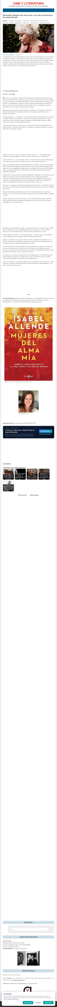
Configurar (38, 1002)
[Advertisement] (28, 78)
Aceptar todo (48, 1002)
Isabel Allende (18, 20)
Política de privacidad (13, 999)
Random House (34, 23)
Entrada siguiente (34, 495)
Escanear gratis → (46, 431)
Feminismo (11, 20)
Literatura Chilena (34, 20)
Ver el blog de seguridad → (45, 434)
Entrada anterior (22, 495)
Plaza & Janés (26, 23)
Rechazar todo (28, 1002)
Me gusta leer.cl (44, 20)
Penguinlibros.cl (18, 23)
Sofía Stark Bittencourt (44, 23)
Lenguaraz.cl (26, 20)
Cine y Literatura (10, 55)
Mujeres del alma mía (8, 23)
